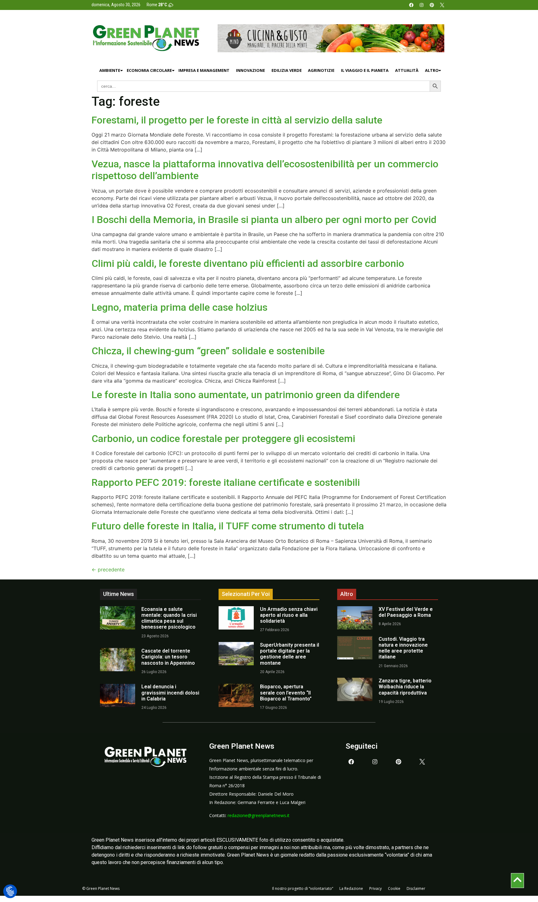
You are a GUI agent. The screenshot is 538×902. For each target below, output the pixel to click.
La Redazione (351, 888)
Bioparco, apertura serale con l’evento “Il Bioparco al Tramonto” (286, 692)
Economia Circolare (149, 70)
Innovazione (250, 70)
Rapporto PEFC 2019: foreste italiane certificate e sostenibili (226, 482)
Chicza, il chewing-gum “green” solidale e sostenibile (208, 351)
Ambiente (109, 70)
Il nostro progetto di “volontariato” (302, 888)
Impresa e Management (203, 70)
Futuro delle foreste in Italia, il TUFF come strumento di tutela (228, 526)
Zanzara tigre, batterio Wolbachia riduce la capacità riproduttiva (405, 686)
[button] (10, 891)
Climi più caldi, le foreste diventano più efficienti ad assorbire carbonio (248, 263)
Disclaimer (416, 888)
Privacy (375, 888)
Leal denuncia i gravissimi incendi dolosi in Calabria (170, 692)
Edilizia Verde (286, 70)
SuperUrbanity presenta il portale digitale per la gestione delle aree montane (289, 654)
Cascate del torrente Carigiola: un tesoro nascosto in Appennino (168, 657)
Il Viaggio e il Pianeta (365, 70)
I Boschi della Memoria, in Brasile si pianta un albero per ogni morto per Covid (264, 219)
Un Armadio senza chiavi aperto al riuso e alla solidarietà (289, 615)
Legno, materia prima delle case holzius (179, 307)
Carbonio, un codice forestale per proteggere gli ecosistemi (223, 438)
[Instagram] (421, 5)
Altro (432, 70)
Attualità (406, 70)
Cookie (394, 888)
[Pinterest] (431, 5)
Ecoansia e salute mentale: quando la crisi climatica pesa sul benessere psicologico (169, 618)
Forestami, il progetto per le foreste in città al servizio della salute (237, 120)
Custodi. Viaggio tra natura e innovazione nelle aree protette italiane (403, 648)
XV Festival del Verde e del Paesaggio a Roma (406, 612)
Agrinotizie (321, 70)
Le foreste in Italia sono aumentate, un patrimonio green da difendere (246, 395)
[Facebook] (411, 5)
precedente (108, 569)
